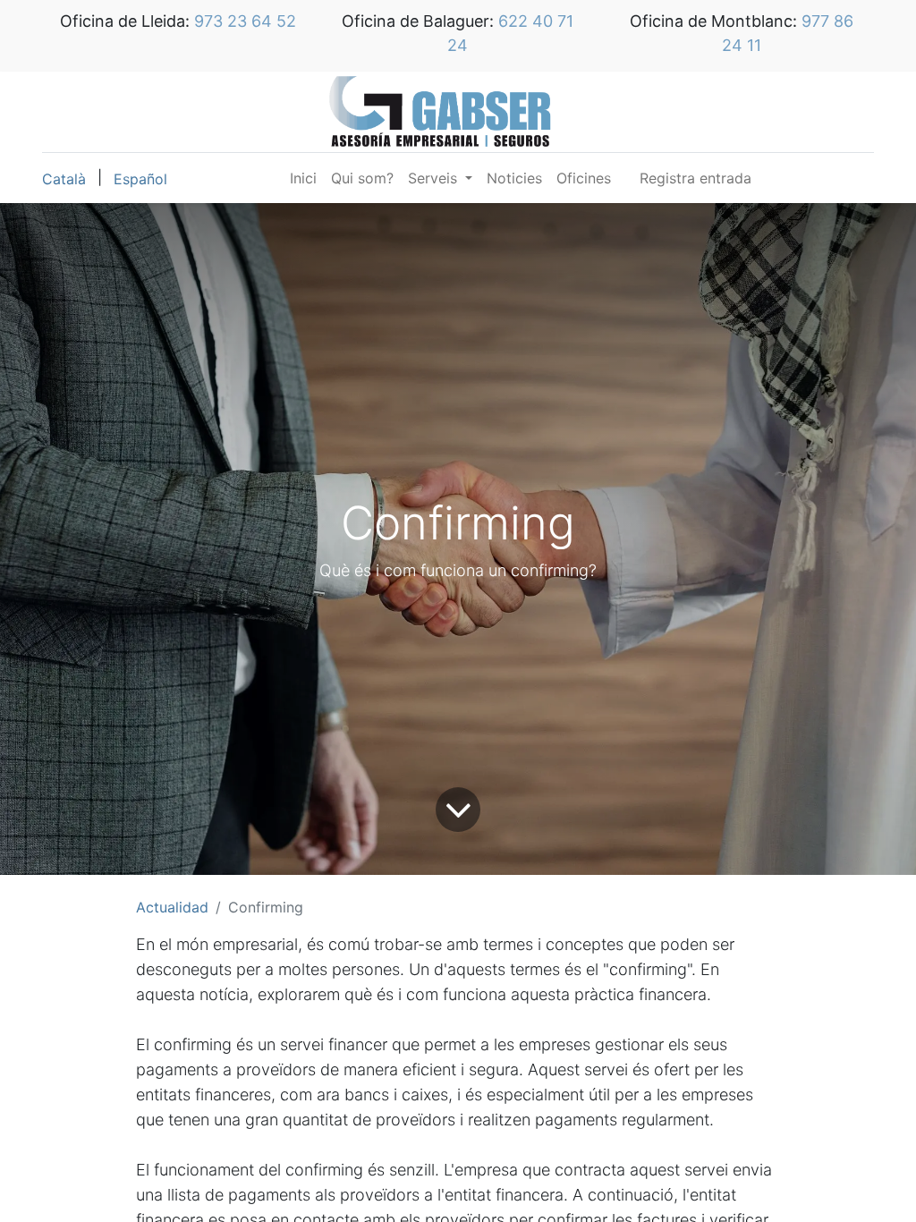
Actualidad (172, 907)
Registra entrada (695, 178)
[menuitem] (303, 178)
